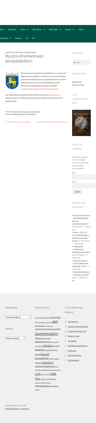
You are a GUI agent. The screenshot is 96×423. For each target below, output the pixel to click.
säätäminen (52, 379)
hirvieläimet (41, 322)
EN (33, 38)
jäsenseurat (40, 341)
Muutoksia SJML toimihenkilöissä (51, 122)
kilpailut (48, 345)
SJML (38, 374)
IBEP (55, 322)
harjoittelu (55, 317)
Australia (39, 318)
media (51, 359)
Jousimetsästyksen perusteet (47, 329)
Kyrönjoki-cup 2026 (81, 275)
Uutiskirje (48, 383)
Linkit (80, 29)
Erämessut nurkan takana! (19, 122)
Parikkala (37, 370)
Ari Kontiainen (30, 52)
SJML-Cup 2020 (45, 374)
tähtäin (43, 383)
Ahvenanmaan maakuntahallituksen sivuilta (40, 89)
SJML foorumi (44, 379)
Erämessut (46, 318)
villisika (37, 389)
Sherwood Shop (74, 355)
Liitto (22, 29)
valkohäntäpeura (43, 385)
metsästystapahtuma (44, 366)
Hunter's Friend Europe (78, 326)
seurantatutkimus (56, 370)
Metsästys (37, 29)
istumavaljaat (40, 326)
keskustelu (55, 342)
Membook (56, 359)
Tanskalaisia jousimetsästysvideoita (81, 252)
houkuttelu (49, 322)
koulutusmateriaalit (50, 350)
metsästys (47, 362)
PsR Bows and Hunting (77, 345)
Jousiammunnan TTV (77, 331)
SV (27, 38)
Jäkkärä (38, 338)
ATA (36, 318)
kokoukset (56, 346)
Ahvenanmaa (19, 114)
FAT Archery (73, 321)
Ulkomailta (35, 112)
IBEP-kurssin (54, 95)
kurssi (37, 354)
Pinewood (72, 341)
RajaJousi (72, 350)
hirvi (36, 322)
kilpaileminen (39, 346)
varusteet (54, 386)
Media (76, 232)
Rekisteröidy (77, 82)
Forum (68, 29)
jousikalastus (49, 326)
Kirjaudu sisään (78, 85)
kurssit (45, 354)
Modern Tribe (73, 336)
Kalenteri (12, 29)
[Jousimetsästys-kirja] (81, 123)
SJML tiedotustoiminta (21, 112)
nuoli (56, 366)
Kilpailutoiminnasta (82, 215)
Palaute (18, 38)
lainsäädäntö (30, 114)
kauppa (49, 342)
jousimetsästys (46, 333)
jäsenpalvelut (46, 338)
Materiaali (53, 29)
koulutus (39, 349)
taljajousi (37, 383)
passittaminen (45, 370)
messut (38, 362)
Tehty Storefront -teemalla (17, 408)
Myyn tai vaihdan (80, 260)
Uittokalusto (73, 360)
